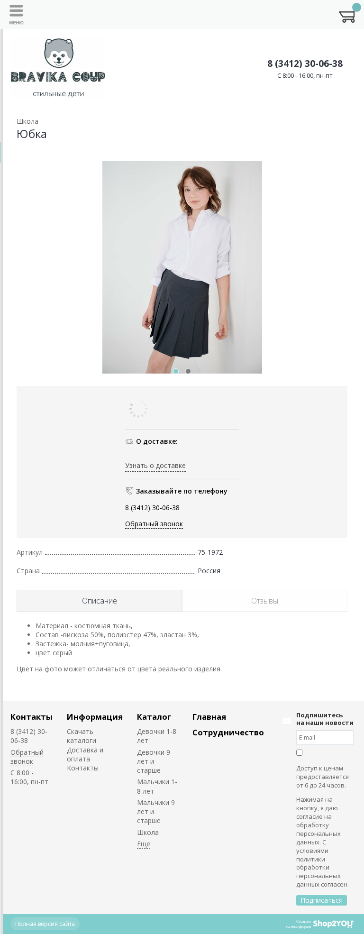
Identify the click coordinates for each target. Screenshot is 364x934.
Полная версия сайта (45, 924)
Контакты (31, 716)
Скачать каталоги (81, 736)
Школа (148, 832)
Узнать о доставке (155, 465)
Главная (209, 716)
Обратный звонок (154, 523)
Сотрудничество (228, 732)
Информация (95, 716)
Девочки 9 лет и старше (153, 761)
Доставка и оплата (85, 754)
